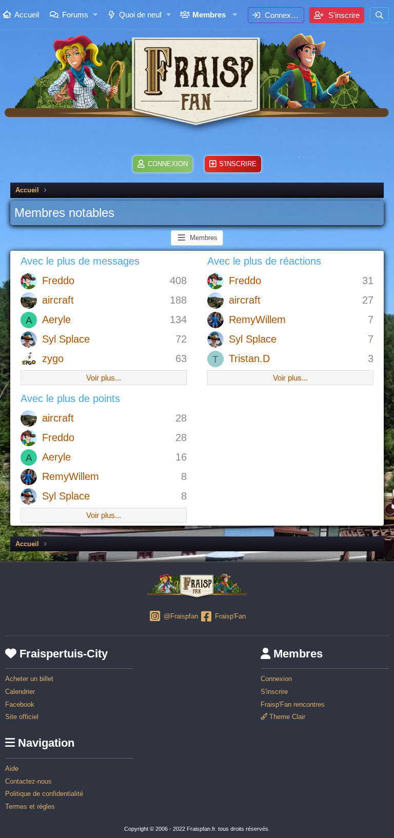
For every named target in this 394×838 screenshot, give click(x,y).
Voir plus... (103, 377)
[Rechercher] (379, 15)
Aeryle (56, 319)
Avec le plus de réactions (264, 261)
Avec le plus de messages (80, 261)
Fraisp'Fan (229, 616)
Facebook (19, 704)
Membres (209, 14)
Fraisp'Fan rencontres (293, 704)
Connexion (276, 679)
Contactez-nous (28, 781)
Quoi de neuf (140, 14)
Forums (75, 14)
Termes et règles (30, 806)
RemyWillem (257, 319)
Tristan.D (249, 358)
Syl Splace (66, 339)
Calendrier (20, 691)
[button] (95, 14)
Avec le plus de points (70, 398)
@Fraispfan (180, 616)
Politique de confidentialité (44, 793)
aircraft (58, 300)
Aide (11, 768)
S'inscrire (274, 691)
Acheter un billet (29, 679)
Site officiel (21, 717)
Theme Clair (286, 717)
